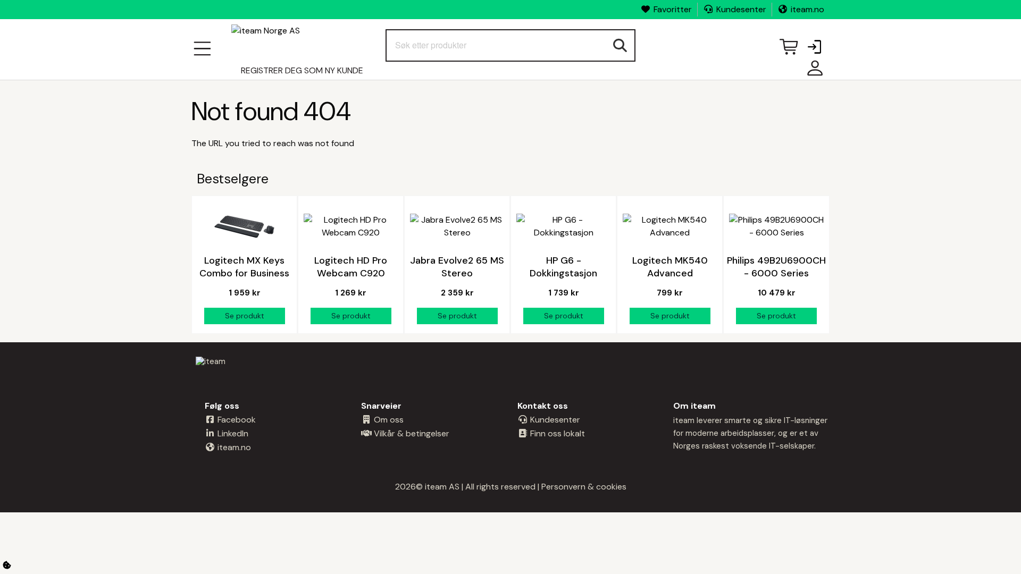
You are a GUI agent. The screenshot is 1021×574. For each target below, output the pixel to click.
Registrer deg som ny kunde (302, 70)
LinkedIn (231, 433)
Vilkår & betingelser (410, 433)
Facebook (235, 419)
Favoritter (673, 9)
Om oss (388, 419)
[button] (814, 48)
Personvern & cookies (583, 486)
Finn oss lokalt (556, 433)
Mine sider (812, 72)
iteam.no (807, 9)
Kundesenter (741, 9)
